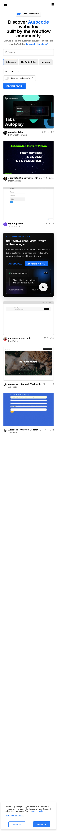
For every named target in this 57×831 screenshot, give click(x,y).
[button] (15, 263)
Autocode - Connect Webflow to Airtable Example (25, 384)
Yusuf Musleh (14, 226)
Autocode (12, 387)
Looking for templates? (37, 44)
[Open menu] (53, 4)
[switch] (7, 78)
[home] (5, 5)
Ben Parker (13, 341)
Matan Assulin (14, 181)
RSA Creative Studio (17, 135)
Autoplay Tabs (15, 132)
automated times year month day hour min (25, 178)
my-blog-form (15, 224)
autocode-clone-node (19, 338)
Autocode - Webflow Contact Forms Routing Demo (25, 430)
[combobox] (12, 71)
